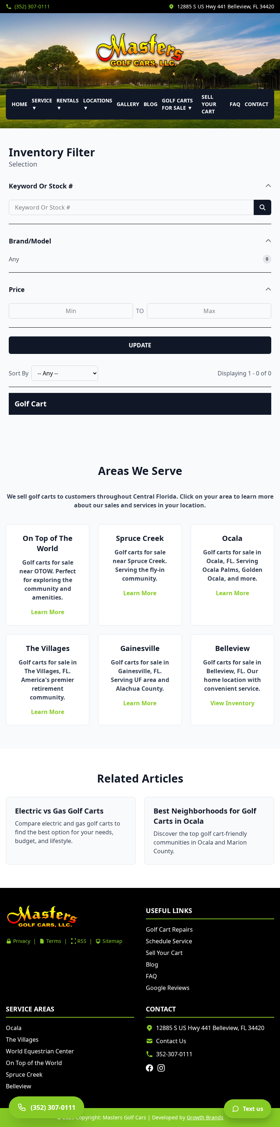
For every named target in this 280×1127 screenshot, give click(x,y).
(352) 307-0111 (32, 6)
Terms (53, 940)
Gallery (128, 104)
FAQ (235, 104)
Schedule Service (169, 941)
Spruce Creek (24, 1075)
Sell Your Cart (209, 104)
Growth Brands (205, 1117)
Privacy (21, 940)
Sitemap (112, 940)
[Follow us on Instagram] (161, 1068)
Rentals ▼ (68, 104)
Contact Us (171, 1041)
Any (14, 259)
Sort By (18, 373)
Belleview (18, 1086)
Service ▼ (42, 104)
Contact (256, 104)
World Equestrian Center (40, 1051)
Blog (151, 104)
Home (19, 104)
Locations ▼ (97, 104)
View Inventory (232, 703)
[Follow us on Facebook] (149, 1068)
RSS (81, 940)
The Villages (22, 1040)
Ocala (14, 1028)
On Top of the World (34, 1063)
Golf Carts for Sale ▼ (177, 104)
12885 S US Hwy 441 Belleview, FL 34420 (225, 6)
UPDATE (140, 345)
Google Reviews (168, 988)
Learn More (47, 612)
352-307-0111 (174, 1054)
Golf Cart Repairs (169, 929)
